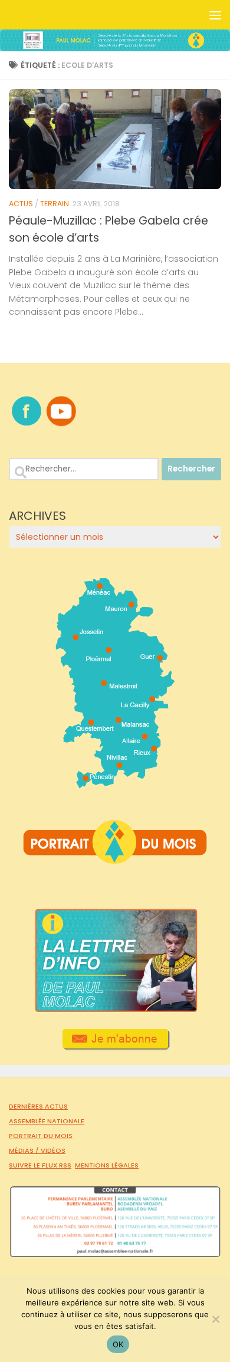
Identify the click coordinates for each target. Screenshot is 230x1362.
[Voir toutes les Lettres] (115, 1009)
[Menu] (215, 14)
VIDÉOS (53, 1150)
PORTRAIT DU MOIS (41, 1135)
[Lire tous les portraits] (115, 859)
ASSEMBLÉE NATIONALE (46, 1121)
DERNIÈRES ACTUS (38, 1106)
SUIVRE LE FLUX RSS (40, 1165)
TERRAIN (54, 204)
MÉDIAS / (25, 1150)
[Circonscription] (115, 783)
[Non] (215, 1319)
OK (118, 1344)
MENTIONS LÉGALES (107, 1165)
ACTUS (21, 204)
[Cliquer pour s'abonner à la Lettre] (115, 1046)
